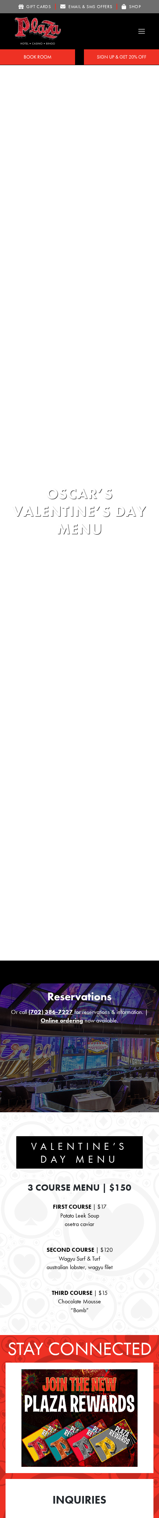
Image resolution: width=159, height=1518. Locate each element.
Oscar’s (88, 471)
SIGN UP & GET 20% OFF (121, 57)
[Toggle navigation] (141, 31)
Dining (65, 471)
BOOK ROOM (37, 57)
